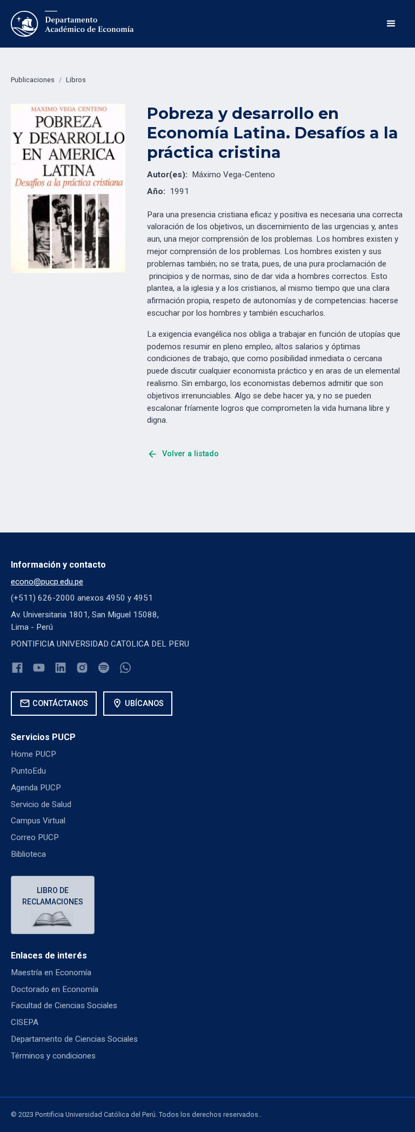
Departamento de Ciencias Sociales (74, 1039)
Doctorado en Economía (54, 989)
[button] (391, 24)
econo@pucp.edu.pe (47, 582)
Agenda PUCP (36, 788)
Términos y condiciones (53, 1056)
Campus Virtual (38, 820)
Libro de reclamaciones (52, 896)
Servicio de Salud (41, 804)
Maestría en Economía (51, 972)
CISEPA (24, 1022)
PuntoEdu (28, 771)
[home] (72, 24)
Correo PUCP (35, 837)
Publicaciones (33, 80)
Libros (76, 80)
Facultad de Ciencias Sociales (64, 1005)
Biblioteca (28, 854)
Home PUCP (33, 754)
